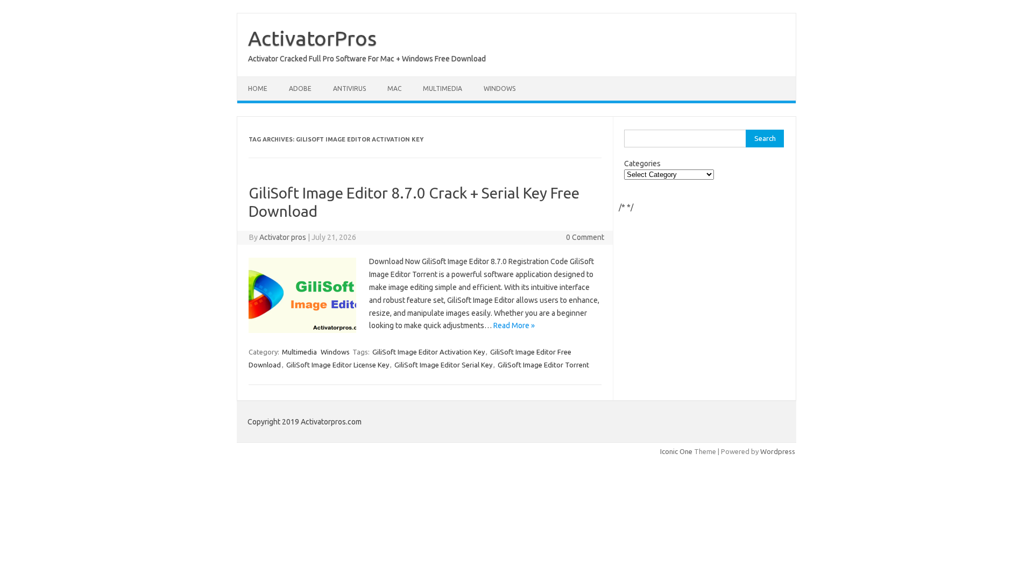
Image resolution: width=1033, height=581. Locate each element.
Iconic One (676, 451)
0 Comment (585, 237)
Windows (499, 88)
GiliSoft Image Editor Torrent (543, 365)
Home (257, 88)
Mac (394, 88)
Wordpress (777, 451)
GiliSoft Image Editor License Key (337, 365)
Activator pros (282, 237)
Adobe (300, 88)
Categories (642, 163)
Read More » (514, 325)
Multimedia (442, 88)
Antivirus (349, 88)
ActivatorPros (312, 38)
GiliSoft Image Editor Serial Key (443, 365)
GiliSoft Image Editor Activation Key (428, 352)
